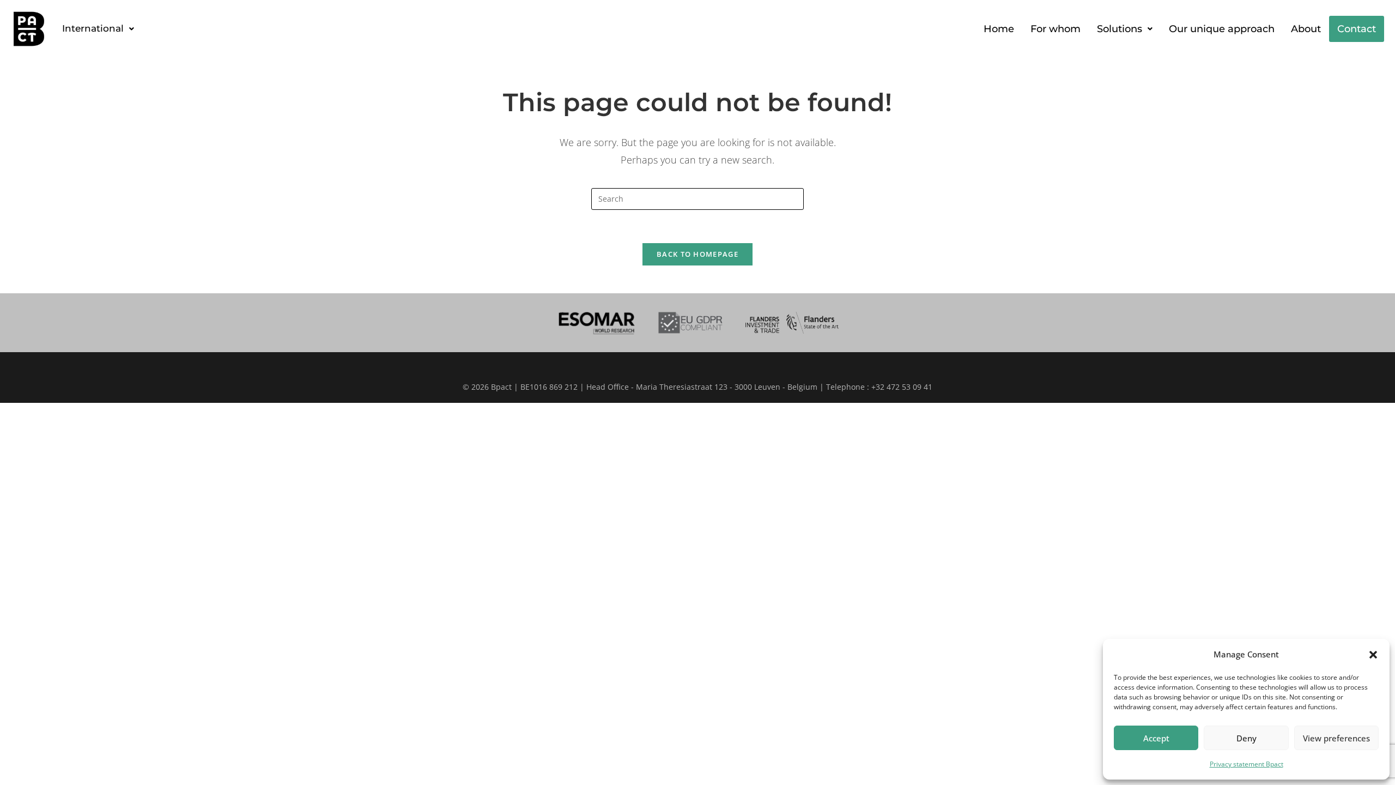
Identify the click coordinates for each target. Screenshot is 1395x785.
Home (999, 29)
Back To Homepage (697, 254)
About (1306, 29)
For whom (1055, 29)
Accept (1156, 738)
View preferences (1336, 738)
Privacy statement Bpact (1246, 764)
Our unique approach (1222, 29)
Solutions (1119, 29)
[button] (1373, 654)
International (93, 28)
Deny (1246, 738)
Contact (1356, 29)
